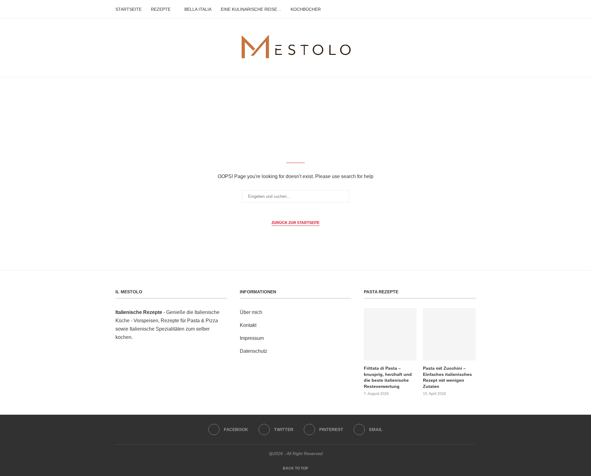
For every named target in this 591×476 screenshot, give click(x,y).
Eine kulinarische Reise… (251, 9)
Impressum (252, 338)
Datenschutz (253, 351)
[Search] (472, 9)
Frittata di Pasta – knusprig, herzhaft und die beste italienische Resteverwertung (388, 377)
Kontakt (248, 325)
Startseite (128, 9)
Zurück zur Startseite (295, 223)
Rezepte (161, 9)
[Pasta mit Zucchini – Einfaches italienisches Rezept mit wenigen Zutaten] (449, 334)
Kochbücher (306, 9)
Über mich (251, 312)
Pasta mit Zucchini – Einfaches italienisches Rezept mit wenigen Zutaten (447, 377)
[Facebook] (454, 9)
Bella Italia (197, 9)
